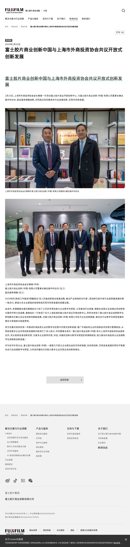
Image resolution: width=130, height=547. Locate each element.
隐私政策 (116, 543)
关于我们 (103, 428)
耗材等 (39, 456)
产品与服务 (42, 428)
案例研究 (9, 464)
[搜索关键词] (123, 11)
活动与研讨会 (11, 469)
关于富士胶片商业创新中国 (109, 434)
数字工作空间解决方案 (16, 446)
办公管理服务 (13, 442)
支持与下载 (73, 428)
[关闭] (126, 539)
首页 (6, 27)
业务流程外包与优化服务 (17, 438)
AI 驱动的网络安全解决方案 (18, 455)
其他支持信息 (72, 438)
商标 (72, 530)
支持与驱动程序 (73, 434)
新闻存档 (24, 27)
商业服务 (40, 447)
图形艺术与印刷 (42, 452)
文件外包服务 (13, 451)
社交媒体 (60, 530)
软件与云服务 (41, 443)
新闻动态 (14, 27)
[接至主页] (14, 10)
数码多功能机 (41, 434)
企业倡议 (102, 443)
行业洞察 (9, 460)
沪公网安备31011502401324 (42, 514)
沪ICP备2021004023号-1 (16, 514)
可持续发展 (103, 438)
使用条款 (47, 530)
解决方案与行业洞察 (16, 428)
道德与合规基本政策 (89, 530)
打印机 (39, 438)
